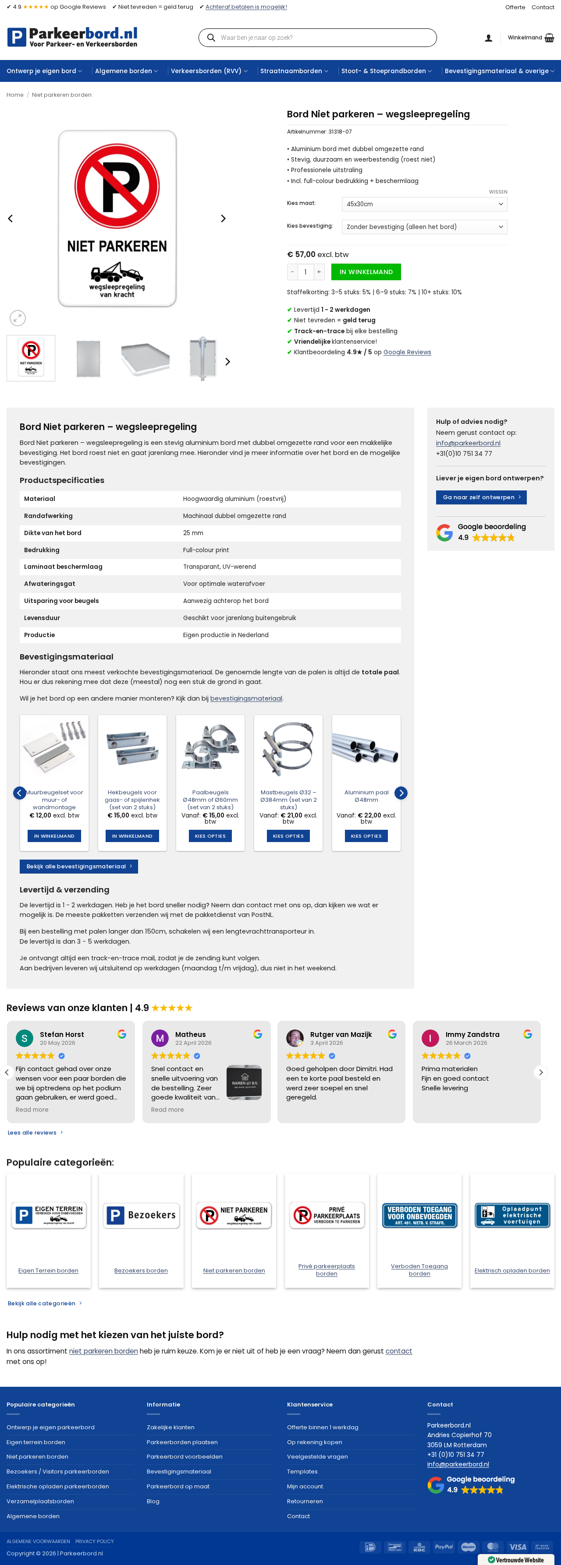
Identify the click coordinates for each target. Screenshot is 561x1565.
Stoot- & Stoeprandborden (383, 71)
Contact (543, 7)
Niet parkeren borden (62, 95)
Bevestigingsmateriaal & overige (497, 71)
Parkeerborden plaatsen (182, 1442)
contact (399, 1351)
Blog (153, 1501)
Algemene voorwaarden (38, 1541)
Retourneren (305, 1501)
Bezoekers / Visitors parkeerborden (58, 1471)
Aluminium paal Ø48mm (366, 796)
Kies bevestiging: (310, 226)
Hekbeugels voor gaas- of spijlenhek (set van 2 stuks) (132, 800)
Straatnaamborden (291, 71)
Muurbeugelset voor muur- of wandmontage (54, 800)
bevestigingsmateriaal (246, 698)
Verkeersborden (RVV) (206, 71)
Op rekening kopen (314, 1442)
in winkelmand (366, 272)
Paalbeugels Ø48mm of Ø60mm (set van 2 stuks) (210, 800)
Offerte (515, 7)
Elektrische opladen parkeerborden (58, 1486)
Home (15, 95)
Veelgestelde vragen (317, 1456)
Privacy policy (94, 1541)
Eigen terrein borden (36, 1442)
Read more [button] (32, 1110)
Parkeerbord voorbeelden (185, 1456)
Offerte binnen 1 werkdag (323, 1427)
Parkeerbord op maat (178, 1486)
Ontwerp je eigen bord (41, 71)
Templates (302, 1471)
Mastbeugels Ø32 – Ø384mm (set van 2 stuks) (288, 800)
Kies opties (210, 835)
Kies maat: (301, 203)
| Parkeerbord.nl (80, 1553)
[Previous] (11, 218)
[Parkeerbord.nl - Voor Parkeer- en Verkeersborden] (72, 37)
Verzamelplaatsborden (40, 1501)
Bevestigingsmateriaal (179, 1471)
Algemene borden (123, 71)
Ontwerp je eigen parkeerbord (51, 1427)
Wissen (498, 192)
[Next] (222, 218)
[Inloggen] (488, 38)
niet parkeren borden (103, 1351)
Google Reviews (407, 352)
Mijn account (305, 1486)
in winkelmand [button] (54, 835)
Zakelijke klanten (171, 1427)
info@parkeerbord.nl (468, 443)
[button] (531, 38)
